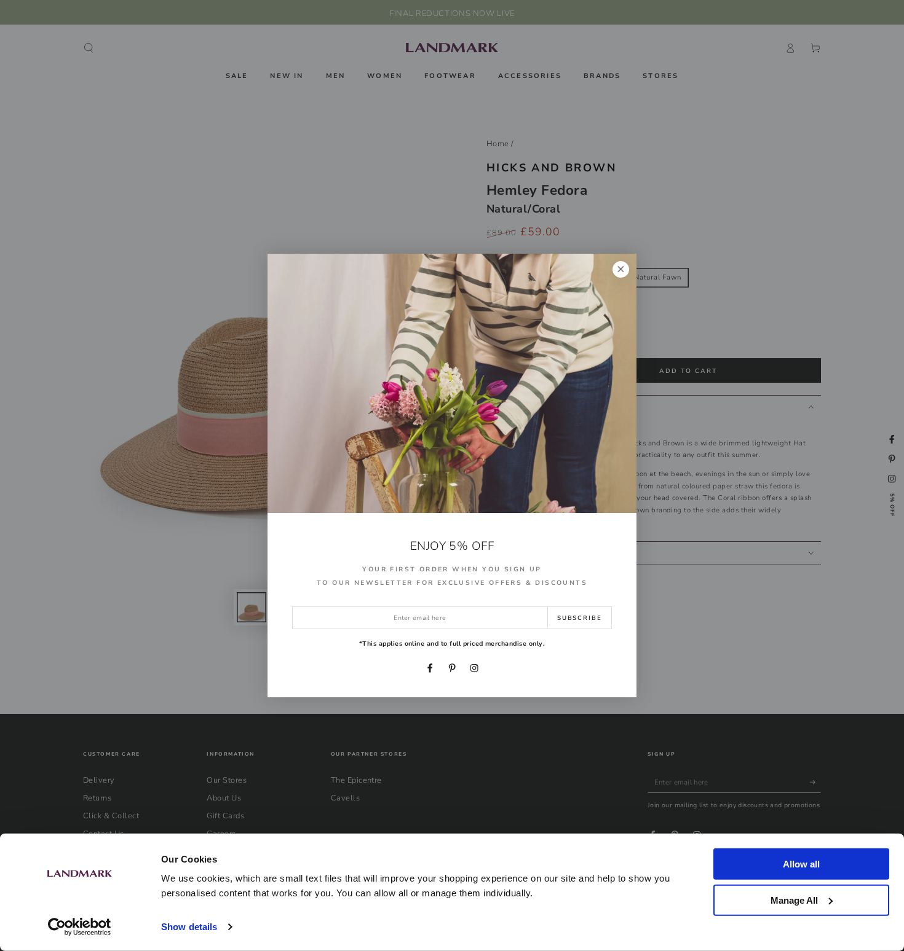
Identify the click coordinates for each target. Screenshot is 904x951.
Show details (189, 927)
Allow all (801, 864)
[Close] (621, 269)
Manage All (794, 899)
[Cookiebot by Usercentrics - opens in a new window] (79, 927)
